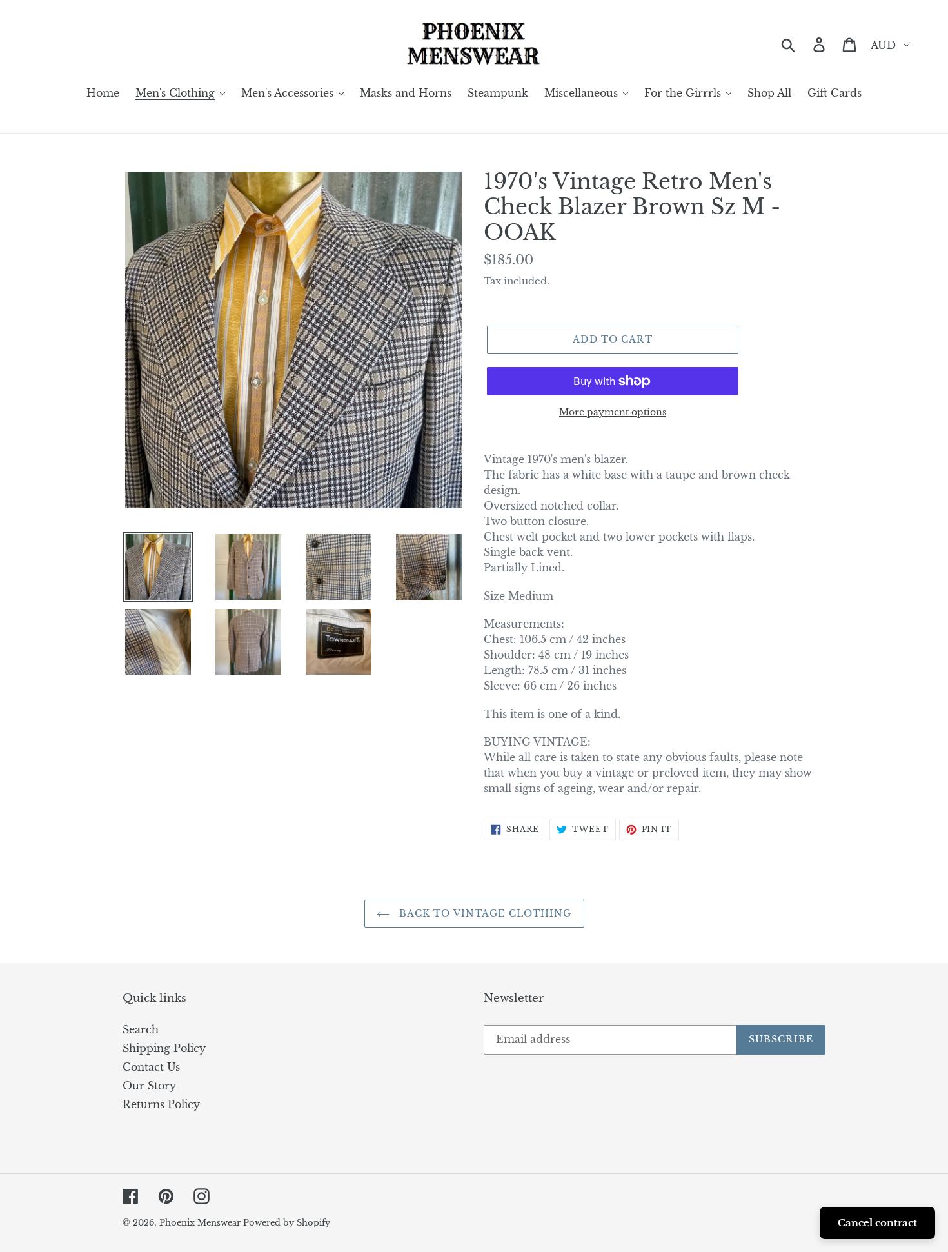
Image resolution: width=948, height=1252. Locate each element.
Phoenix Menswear (201, 1222)
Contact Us (151, 1066)
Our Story (149, 1085)
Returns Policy (161, 1104)
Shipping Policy (164, 1048)
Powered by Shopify (286, 1222)
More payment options (612, 412)
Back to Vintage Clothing (484, 913)
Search (141, 1029)
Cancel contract (877, 1223)
